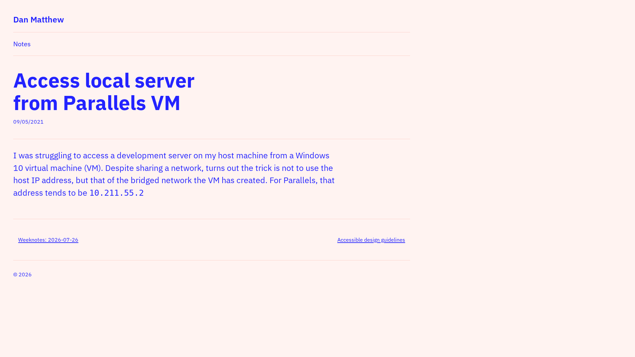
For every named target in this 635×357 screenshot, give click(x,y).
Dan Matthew (38, 19)
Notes (22, 43)
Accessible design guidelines (371, 239)
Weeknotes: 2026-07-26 (48, 239)
